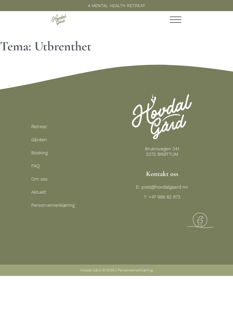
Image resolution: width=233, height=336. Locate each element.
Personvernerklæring (53, 205)
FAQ (35, 166)
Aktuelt (38, 192)
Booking (39, 152)
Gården (39, 139)
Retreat (39, 126)
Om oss (39, 179)
